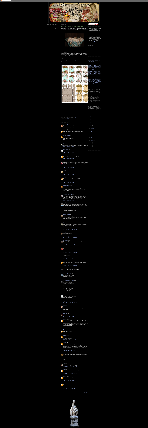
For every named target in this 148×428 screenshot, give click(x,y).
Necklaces (90, 74)
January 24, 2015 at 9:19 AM (69, 360)
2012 (91, 127)
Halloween (94, 69)
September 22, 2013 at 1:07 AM (70, 292)
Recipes (89, 79)
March (92, 138)
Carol (64, 363)
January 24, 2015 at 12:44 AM (70, 350)
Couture (94, 66)
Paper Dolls (95, 75)
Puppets (97, 78)
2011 (91, 142)
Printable (68, 118)
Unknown (64, 129)
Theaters (96, 82)
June (91, 135)
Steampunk (98, 80)
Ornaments (90, 75)
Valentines (99, 83)
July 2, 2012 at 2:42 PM (68, 127)
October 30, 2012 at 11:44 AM (70, 252)
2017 (91, 119)
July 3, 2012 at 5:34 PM (68, 158)
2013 (91, 125)
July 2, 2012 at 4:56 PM (68, 146)
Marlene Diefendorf (66, 214)
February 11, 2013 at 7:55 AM (70, 265)
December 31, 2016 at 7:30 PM (70, 373)
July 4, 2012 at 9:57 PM (68, 182)
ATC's (95, 61)
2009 (91, 145)
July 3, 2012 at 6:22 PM (68, 167)
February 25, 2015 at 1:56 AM (70, 366)
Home (74, 392)
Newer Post (63, 392)
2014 (91, 124)
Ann (64, 170)
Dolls (100, 66)
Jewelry (90, 71)
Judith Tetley (65, 160)
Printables (73, 118)
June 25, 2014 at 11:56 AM (69, 327)
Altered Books (91, 60)
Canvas (89, 65)
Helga (64, 294)
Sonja (64, 222)
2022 (91, 118)
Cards (94, 65)
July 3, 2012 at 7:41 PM (68, 174)
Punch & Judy (94, 78)
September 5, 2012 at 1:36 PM (70, 220)
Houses (100, 69)
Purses (100, 78)
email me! (95, 42)
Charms (100, 65)
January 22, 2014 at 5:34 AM (69, 310)
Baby (98, 61)
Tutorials (90, 83)
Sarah (64, 143)
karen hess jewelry (66, 202)
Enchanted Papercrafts (67, 273)
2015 (91, 122)
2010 (91, 143)
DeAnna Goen (65, 240)
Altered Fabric (98, 60)
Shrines (93, 80)
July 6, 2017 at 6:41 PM (68, 380)
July (91, 131)
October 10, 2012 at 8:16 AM (69, 244)
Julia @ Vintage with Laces (67, 177)
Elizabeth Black (66, 383)
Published (90, 78)
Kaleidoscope (95, 71)
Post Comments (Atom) (69, 394)
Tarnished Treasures (92, 81)
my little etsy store (78, 60)
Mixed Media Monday (94, 73)
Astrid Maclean (65, 149)
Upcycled (95, 83)
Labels (93, 72)
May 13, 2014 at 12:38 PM (68, 316)
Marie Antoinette (98, 72)
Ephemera (97, 67)
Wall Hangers (96, 84)
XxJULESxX (65, 313)
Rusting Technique (95, 79)
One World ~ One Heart (97, 74)
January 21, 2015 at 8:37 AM (69, 339)
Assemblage (91, 61)
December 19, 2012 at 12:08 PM (70, 258)
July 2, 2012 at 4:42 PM (68, 141)
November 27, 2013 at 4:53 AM (70, 302)
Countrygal (65, 232)
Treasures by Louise (66, 185)
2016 (91, 121)
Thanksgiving (90, 82)
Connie (64, 305)
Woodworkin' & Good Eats (67, 194)
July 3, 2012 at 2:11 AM (68, 152)
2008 (91, 146)
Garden (96, 68)
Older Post (86, 392)
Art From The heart (66, 135)
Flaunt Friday (92, 68)
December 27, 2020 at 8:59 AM (70, 388)
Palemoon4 (65, 335)
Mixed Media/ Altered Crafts (68, 155)
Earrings (89, 67)
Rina (64, 329)
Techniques (99, 81)
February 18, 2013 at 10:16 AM (70, 271)
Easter (93, 67)
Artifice (64, 247)
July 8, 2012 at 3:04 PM (68, 200)
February (92, 140)
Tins (100, 82)
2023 (91, 116)
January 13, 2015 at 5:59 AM (69, 332)
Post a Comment (63, 391)
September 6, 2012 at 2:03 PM (70, 229)
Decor (65, 118)
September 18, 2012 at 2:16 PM (70, 237)
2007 (91, 148)
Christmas (90, 66)
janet (64, 369)
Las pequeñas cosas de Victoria (68, 280)
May (91, 137)
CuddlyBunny (65, 124)
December (92, 128)
